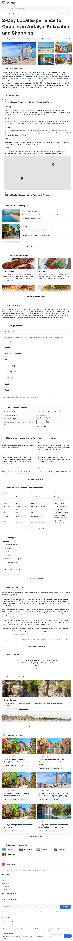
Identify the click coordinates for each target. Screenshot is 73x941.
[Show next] (68, 662)
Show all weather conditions (36, 646)
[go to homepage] (8, 4)
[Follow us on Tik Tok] (4, 921)
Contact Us (5, 886)
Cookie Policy (22, 936)
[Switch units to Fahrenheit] (68, 634)
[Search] (66, 8)
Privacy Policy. (63, 911)
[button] (36, 101)
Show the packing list (36, 578)
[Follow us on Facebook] (15, 921)
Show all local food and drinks (36, 296)
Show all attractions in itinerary (36, 247)
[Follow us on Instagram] (7, 921)
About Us (4, 880)
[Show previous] (4, 662)
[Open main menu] (69, 2)
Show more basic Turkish (36, 529)
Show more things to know (36, 479)
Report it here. (52, 931)
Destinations (5, 877)
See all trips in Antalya (36, 836)
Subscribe (65, 906)
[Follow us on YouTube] (9, 921)
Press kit (4, 889)
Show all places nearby (36, 727)
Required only (57, 936)
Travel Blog (5, 883)
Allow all (67, 936)
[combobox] (35, 8)
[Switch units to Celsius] (66, 634)
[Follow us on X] (12, 921)
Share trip (67, 39)
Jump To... (62, 13)
